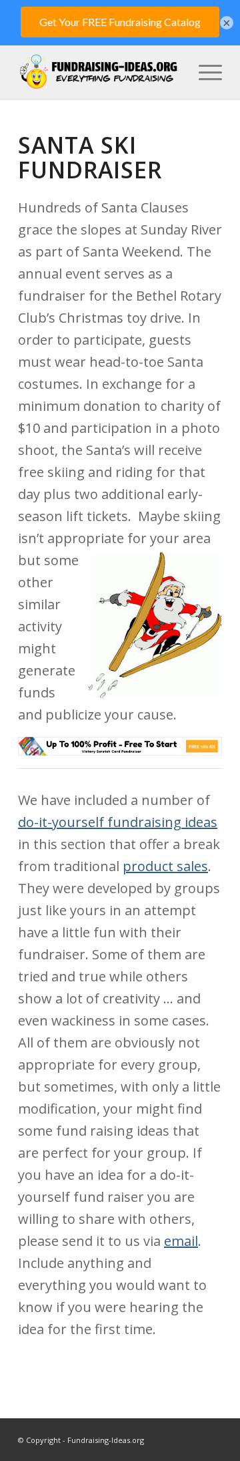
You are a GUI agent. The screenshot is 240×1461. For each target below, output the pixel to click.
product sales (165, 866)
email (181, 1241)
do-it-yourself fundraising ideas (117, 822)
